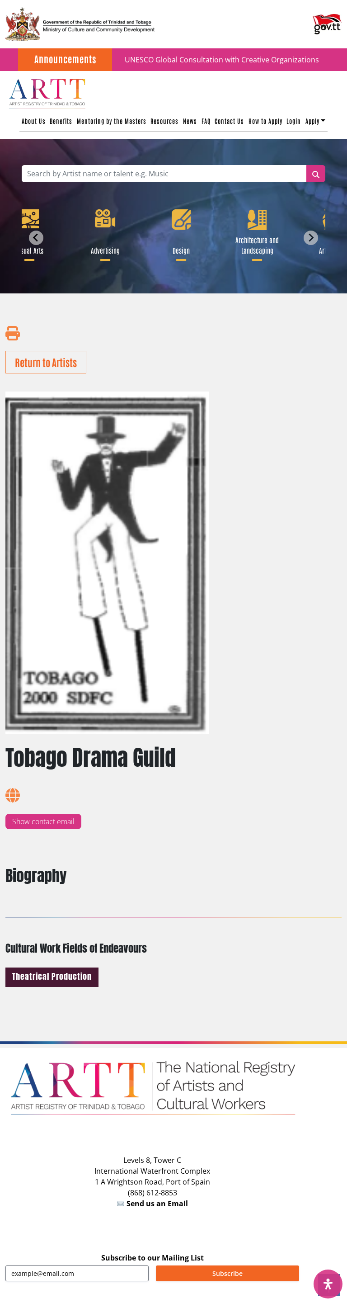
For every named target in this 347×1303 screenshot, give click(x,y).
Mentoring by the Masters (111, 121)
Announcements (65, 59)
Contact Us (229, 121)
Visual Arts (27, 250)
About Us (34, 121)
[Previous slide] (36, 238)
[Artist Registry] (46, 93)
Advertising (102, 250)
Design (178, 250)
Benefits (61, 121)
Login (293, 121)
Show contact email (43, 821)
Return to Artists (46, 362)
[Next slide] (311, 238)
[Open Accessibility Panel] (328, 1284)
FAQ (206, 121)
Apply (312, 121)
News (190, 121)
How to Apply (265, 121)
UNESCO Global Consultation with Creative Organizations (222, 60)
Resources (164, 121)
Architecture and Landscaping (254, 245)
